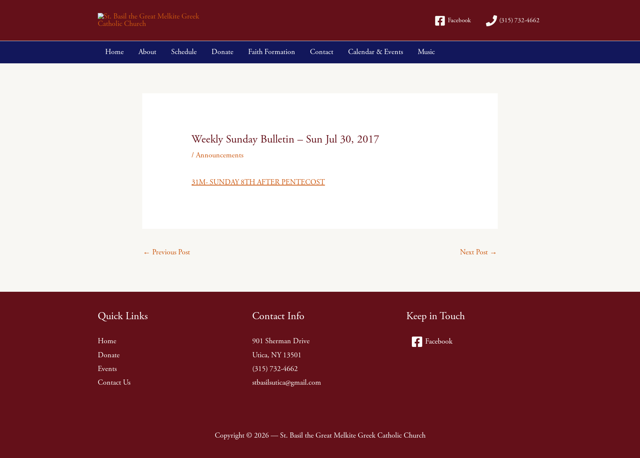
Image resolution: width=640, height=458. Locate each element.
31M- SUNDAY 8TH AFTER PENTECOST (258, 182)
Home (114, 52)
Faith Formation (271, 52)
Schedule (184, 52)
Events (107, 369)
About (147, 52)
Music (426, 52)
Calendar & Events (375, 52)
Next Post (478, 252)
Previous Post (166, 252)
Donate (222, 52)
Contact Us (114, 382)
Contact (321, 52)
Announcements (219, 155)
